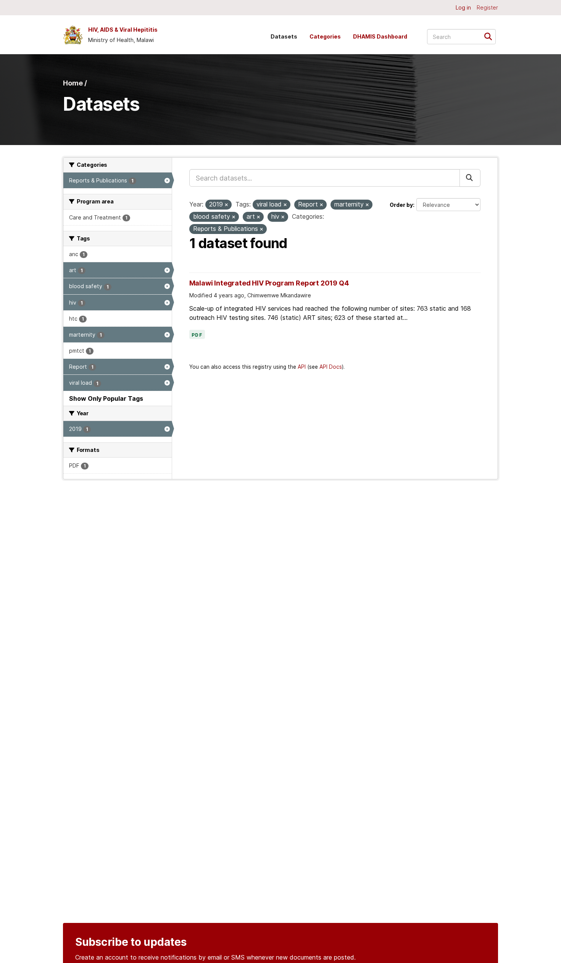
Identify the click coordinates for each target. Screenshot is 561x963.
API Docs (330, 367)
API (302, 367)
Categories (325, 36)
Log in (463, 7)
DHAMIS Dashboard (380, 36)
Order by (401, 205)
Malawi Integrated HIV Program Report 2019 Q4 (269, 283)
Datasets (284, 36)
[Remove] (226, 205)
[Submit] (490, 36)
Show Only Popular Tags (106, 398)
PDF (197, 335)
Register (487, 7)
